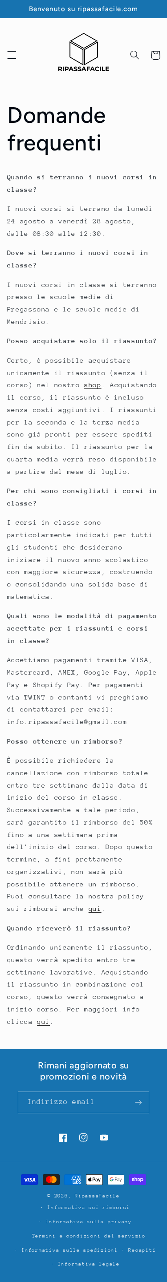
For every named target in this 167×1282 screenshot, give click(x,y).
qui (95, 908)
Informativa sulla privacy (89, 1222)
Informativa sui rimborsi (88, 1207)
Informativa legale (89, 1264)
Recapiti (142, 1250)
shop (93, 384)
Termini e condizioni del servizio (89, 1236)
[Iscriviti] (138, 1102)
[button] (11, 55)
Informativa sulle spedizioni (69, 1250)
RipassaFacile (97, 1196)
